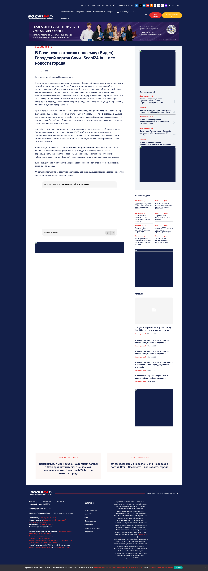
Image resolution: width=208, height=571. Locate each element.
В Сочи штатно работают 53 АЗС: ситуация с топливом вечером (142, 218)
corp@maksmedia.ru (46, 524)
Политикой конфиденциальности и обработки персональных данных (117, 568)
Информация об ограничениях (40, 534)
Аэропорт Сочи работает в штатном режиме (162, 217)
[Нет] (205, 568)
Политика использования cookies (41, 536)
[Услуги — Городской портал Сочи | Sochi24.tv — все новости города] (154, 311)
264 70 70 (46, 504)
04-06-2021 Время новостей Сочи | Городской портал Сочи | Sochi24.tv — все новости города (139, 465)
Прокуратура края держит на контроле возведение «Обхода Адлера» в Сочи (155, 111)
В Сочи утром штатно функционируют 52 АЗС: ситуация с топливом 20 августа (143, 241)
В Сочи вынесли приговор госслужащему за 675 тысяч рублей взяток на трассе (154, 122)
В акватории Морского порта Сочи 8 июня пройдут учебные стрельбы (151, 377)
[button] (114, 5)
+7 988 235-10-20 (51, 513)
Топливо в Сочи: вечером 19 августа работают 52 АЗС (162, 240)
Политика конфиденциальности (40, 547)
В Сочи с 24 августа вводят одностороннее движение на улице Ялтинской (163, 206)
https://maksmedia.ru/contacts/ (54, 520)
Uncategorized (43, 47)
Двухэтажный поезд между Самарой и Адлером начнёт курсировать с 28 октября (155, 133)
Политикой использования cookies (161, 568)
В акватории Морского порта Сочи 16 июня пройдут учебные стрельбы (152, 352)
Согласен (178, 568)
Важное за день (141, 200)
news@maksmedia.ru (48, 518)
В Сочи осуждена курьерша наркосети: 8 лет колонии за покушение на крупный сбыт (151, 101)
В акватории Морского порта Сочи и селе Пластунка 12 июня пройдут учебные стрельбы (154, 364)
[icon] (136, 5)
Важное (143, 107)
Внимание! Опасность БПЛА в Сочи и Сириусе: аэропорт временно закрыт (143, 206)
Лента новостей (146, 96)
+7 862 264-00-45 (58, 502)
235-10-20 (47, 509)
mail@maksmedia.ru (65, 531)
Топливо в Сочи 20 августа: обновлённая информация (143, 230)
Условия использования (62, 547)
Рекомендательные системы (39, 538)
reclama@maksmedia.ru (37, 522)
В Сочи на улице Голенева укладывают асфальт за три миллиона (155, 143)
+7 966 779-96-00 (44, 502)
